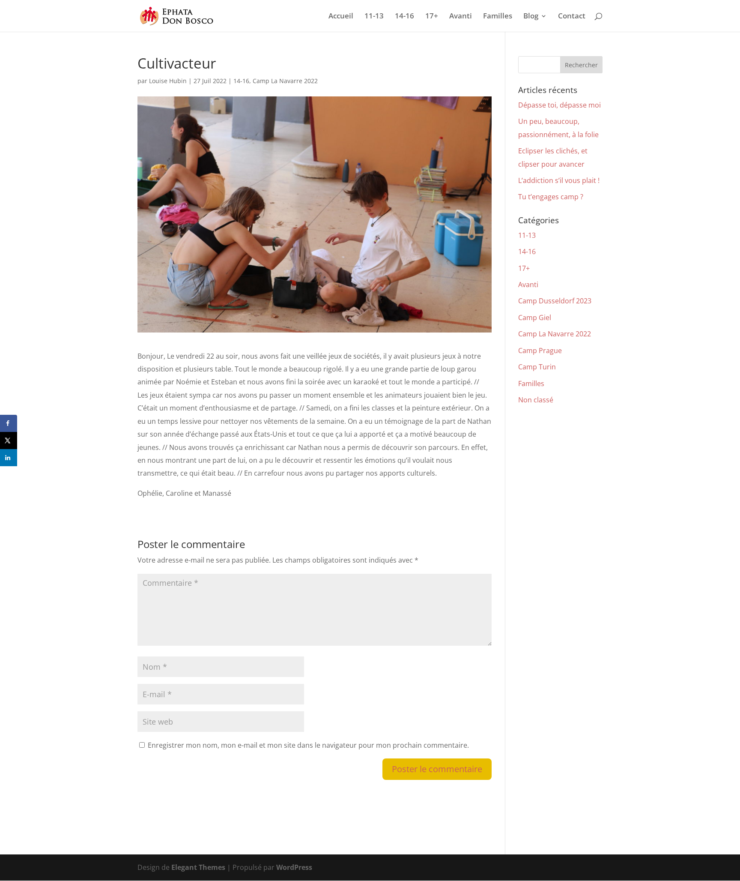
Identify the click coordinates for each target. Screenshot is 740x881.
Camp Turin (537, 367)
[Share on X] (8, 440)
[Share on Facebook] (8, 423)
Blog (530, 17)
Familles (497, 17)
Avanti (460, 17)
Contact (571, 17)
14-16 (404, 17)
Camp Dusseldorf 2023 (554, 301)
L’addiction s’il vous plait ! (559, 180)
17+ (431, 17)
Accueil (340, 17)
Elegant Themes (198, 867)
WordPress (294, 867)
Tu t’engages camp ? (550, 196)
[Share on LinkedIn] (8, 457)
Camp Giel (534, 317)
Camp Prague (540, 350)
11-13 (374, 17)
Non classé (535, 400)
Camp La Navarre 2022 (285, 81)
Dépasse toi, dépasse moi (559, 105)
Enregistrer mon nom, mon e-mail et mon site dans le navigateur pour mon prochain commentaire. (308, 745)
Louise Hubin (168, 81)
